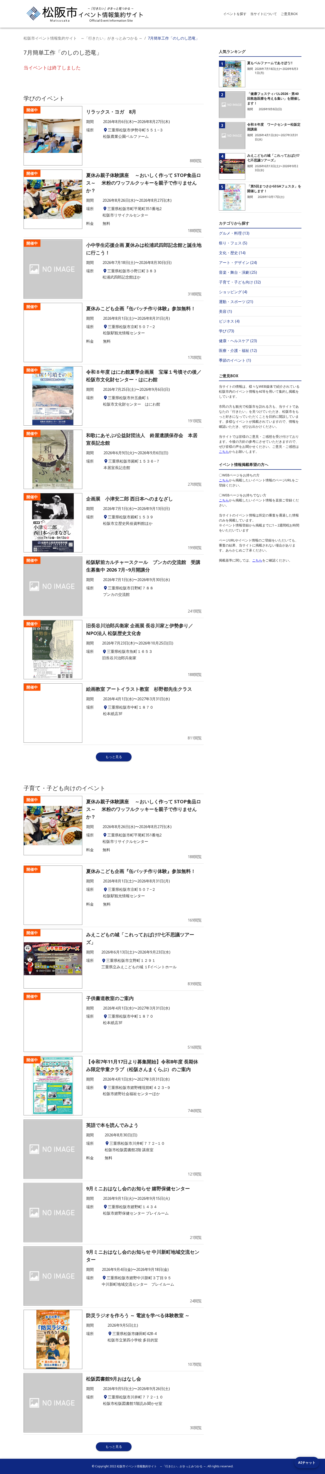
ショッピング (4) (233, 291)
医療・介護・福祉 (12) (238, 350)
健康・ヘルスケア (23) (238, 340)
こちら (224, 451)
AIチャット (306, 1462)
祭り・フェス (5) (233, 243)
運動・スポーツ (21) (236, 301)
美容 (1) (225, 311)
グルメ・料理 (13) (234, 233)
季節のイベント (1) (235, 360)
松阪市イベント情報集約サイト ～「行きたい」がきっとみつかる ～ (83, 38)
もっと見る (113, 756)
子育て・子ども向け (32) (240, 282)
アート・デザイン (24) (238, 262)
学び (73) (226, 331)
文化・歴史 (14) (232, 252)
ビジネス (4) (229, 321)
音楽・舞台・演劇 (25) (238, 272)
